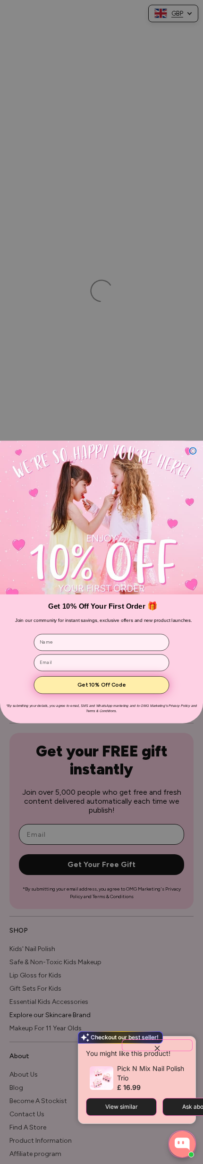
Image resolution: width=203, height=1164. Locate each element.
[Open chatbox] (182, 1144)
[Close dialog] (192, 451)
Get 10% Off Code (101, 685)
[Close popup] (157, 1045)
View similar (121, 1106)
